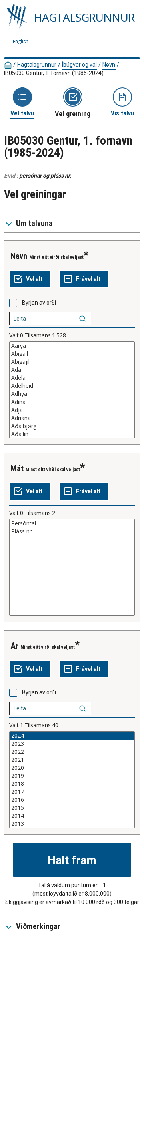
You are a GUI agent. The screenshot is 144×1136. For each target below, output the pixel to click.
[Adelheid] (72, 386)
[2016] (72, 800)
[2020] (72, 768)
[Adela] (72, 378)
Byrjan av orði (39, 302)
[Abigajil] (72, 362)
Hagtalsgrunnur (36, 64)
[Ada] (72, 370)
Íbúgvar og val (79, 64)
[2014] (72, 816)
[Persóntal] (72, 523)
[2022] (72, 752)
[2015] (72, 808)
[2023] (72, 744)
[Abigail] (72, 354)
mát (17, 468)
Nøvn (108, 64)
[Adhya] (72, 394)
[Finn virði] (82, 318)
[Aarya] (72, 346)
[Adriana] (72, 418)
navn (18, 256)
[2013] (72, 824)
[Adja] (72, 410)
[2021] (72, 760)
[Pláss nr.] (72, 531)
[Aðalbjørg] (72, 426)
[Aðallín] (72, 434)
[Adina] (72, 402)
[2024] (72, 736)
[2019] (72, 776)
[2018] (72, 784)
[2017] (72, 792)
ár (14, 646)
